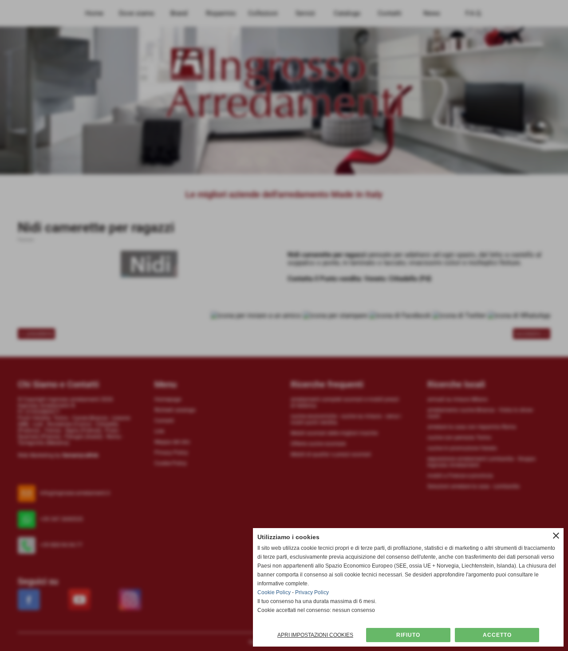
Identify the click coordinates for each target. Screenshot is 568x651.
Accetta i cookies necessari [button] (408, 635)
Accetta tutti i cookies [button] (497, 635)
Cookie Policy (274, 592)
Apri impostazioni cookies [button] (315, 635)
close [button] (556, 535)
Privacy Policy (312, 592)
